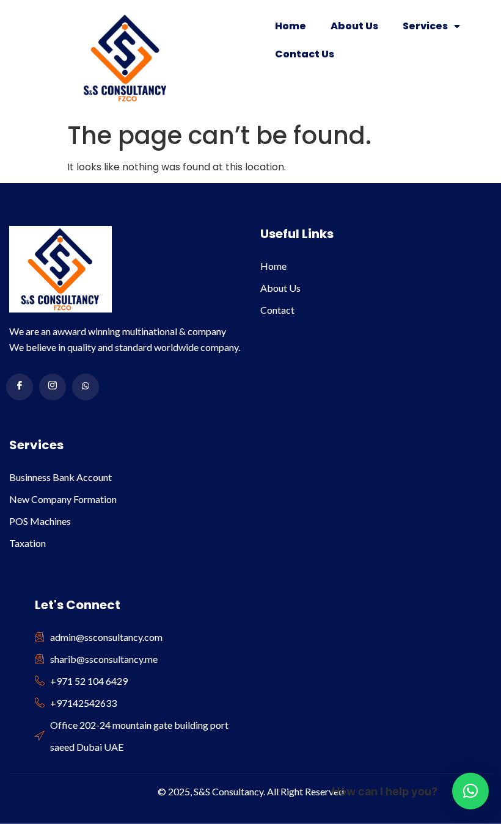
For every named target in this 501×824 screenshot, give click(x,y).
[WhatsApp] (85, 387)
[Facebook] (19, 387)
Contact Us (304, 54)
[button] (470, 791)
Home (290, 26)
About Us (354, 26)
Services (425, 26)
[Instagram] (52, 387)
